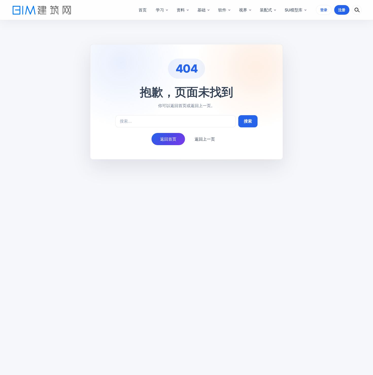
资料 (181, 9)
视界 (243, 9)
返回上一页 (205, 139)
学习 (160, 9)
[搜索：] (175, 121)
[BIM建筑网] (41, 10)
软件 (222, 9)
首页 (143, 9)
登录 (323, 10)
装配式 (266, 9)
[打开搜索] (357, 10)
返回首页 (168, 139)
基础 (201, 9)
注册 (341, 10)
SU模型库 (293, 9)
